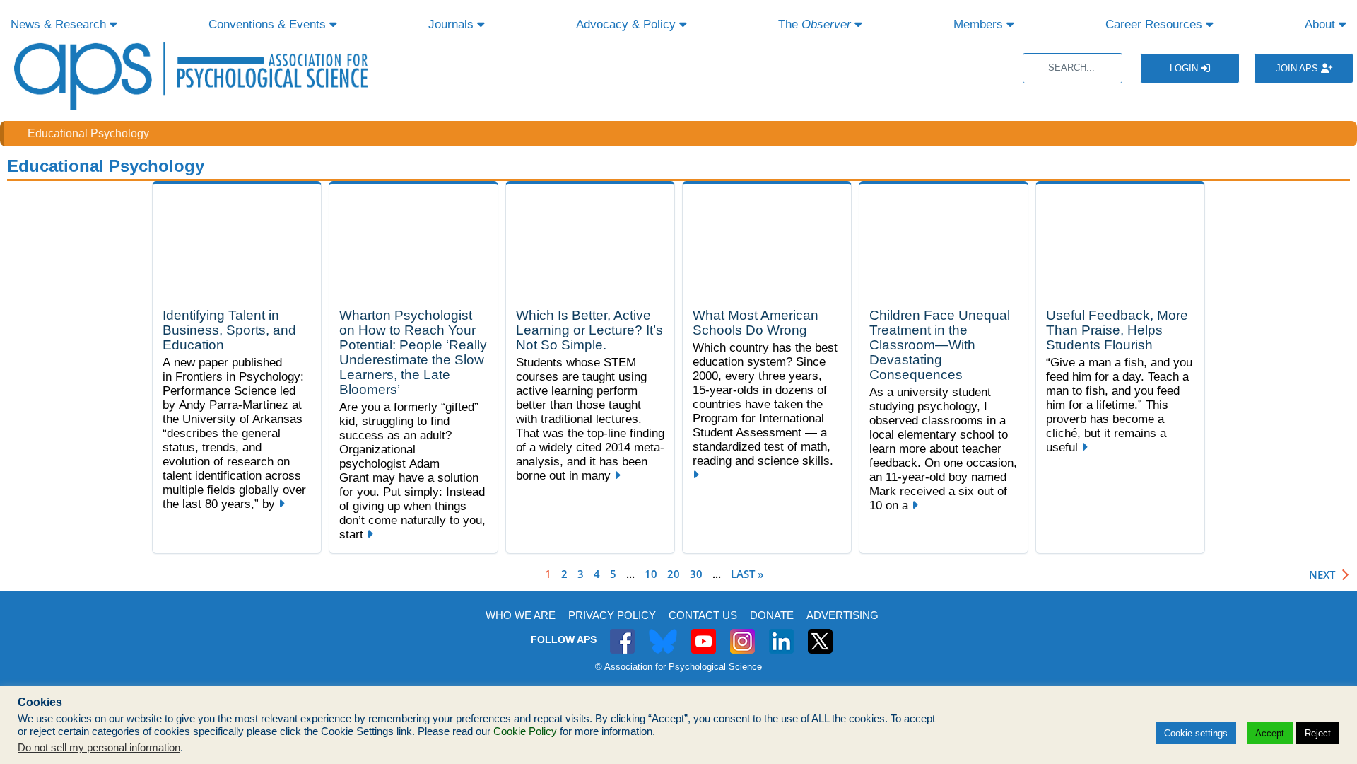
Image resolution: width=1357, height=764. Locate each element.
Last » (747, 574)
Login (1185, 68)
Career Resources (1155, 24)
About (1322, 24)
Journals (452, 24)
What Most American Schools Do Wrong (755, 322)
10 (651, 574)
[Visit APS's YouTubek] (704, 633)
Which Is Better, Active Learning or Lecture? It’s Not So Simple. (589, 330)
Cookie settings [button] (1196, 733)
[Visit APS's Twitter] (663, 633)
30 (696, 574)
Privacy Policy (612, 615)
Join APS (1298, 68)
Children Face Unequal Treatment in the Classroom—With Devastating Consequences (939, 345)
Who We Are (521, 615)
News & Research (60, 24)
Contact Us (703, 615)
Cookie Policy (525, 731)
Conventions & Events (268, 24)
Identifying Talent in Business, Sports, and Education (229, 330)
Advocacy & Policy (627, 24)
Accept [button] (1269, 733)
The (814, 24)
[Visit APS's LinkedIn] (781, 633)
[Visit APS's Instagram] (742, 633)
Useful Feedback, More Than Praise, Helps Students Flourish (1117, 330)
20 (673, 574)
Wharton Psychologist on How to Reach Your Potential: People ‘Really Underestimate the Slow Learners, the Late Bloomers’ (413, 352)
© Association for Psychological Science (678, 666)
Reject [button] (1318, 733)
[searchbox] (1072, 68)
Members (979, 24)
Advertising (842, 615)
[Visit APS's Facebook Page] (622, 633)
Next (1322, 574)
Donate (772, 615)
